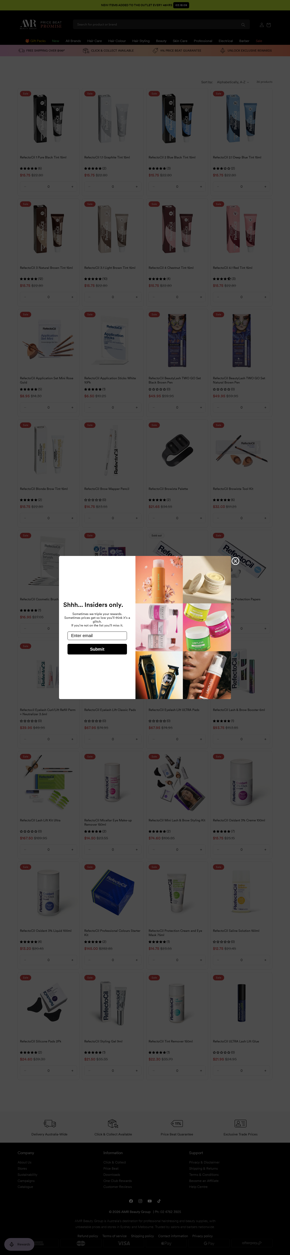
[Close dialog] (235, 561)
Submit (97, 649)
